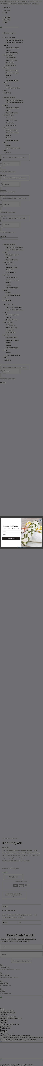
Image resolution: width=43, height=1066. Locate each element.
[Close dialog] (41, 519)
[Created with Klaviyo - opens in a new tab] (21, 547)
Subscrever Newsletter (11, 538)
